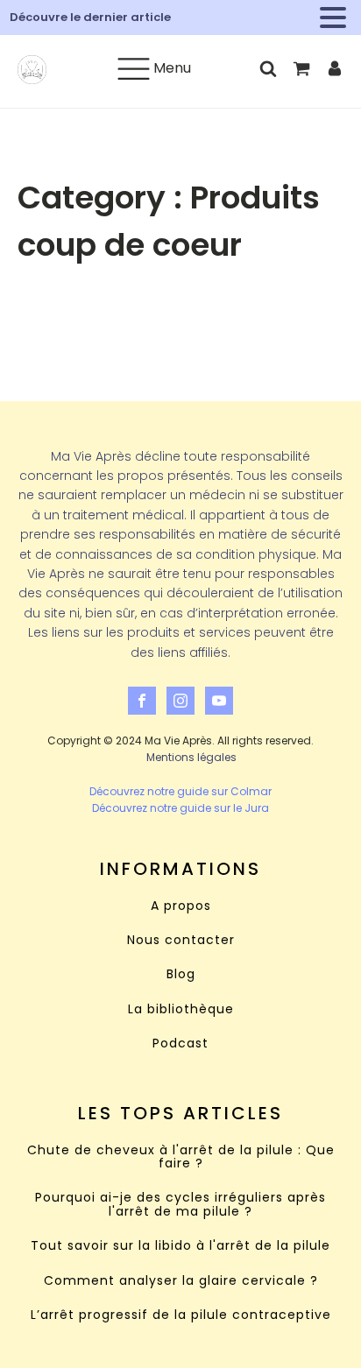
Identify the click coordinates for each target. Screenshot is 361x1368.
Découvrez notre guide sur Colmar (180, 791)
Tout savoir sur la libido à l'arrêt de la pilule (180, 1245)
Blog (180, 974)
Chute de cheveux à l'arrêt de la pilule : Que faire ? (181, 1157)
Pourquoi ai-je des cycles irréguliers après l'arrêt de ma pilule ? (180, 1204)
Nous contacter (181, 940)
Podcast (180, 1043)
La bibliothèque (181, 1009)
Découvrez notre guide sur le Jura (180, 807)
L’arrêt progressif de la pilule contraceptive (181, 1315)
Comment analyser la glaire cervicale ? (181, 1280)
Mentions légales (191, 757)
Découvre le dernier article (90, 17)
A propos (181, 906)
